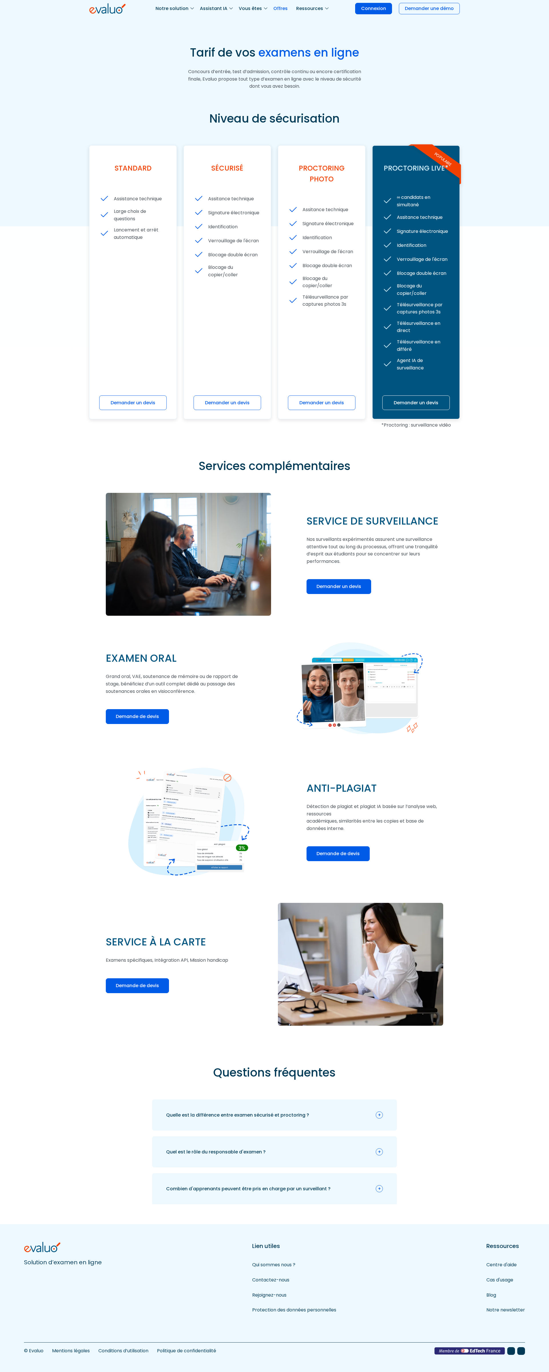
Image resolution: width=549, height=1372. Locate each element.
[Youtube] (521, 1351)
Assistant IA (213, 8)
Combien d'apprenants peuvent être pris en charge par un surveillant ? (248, 1188)
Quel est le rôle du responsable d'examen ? (216, 1152)
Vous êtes (250, 8)
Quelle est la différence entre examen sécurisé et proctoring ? (237, 1115)
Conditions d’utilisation (123, 1350)
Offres (280, 8)
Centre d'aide (501, 1264)
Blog (491, 1295)
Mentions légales (71, 1350)
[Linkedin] (511, 1351)
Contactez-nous (270, 1280)
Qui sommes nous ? (273, 1264)
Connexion (373, 8)
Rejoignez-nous (269, 1295)
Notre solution (172, 8)
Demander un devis (133, 402)
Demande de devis (137, 716)
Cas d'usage (499, 1280)
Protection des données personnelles (294, 1310)
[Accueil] (107, 8)
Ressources (309, 8)
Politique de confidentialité (186, 1350)
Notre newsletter (505, 1310)
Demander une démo (429, 8)
